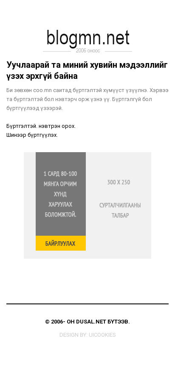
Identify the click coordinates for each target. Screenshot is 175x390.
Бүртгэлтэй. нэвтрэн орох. (41, 126)
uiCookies (102, 335)
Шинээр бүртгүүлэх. (32, 135)
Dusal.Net (91, 321)
